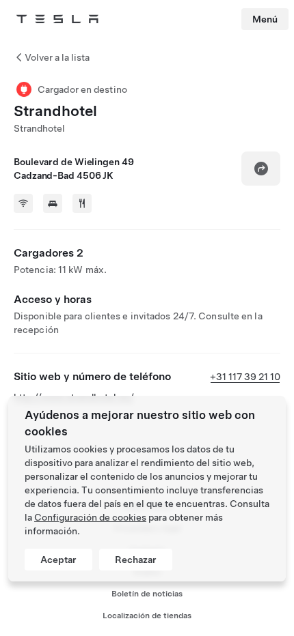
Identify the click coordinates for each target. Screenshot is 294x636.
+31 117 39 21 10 (245, 376)
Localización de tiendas (147, 615)
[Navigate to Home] (57, 19)
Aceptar (58, 559)
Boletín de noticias (147, 593)
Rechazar (136, 559)
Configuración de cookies (90, 517)
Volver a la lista (57, 57)
